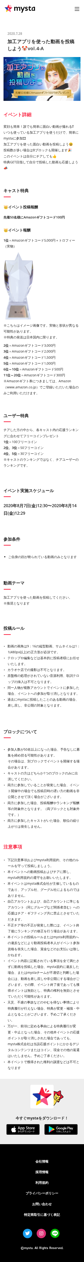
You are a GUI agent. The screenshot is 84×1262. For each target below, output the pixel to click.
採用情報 (42, 1172)
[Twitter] (27, 1233)
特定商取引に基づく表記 (42, 1214)
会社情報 (42, 1161)
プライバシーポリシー (42, 1193)
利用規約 (42, 1182)
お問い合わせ (42, 1204)
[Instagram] (41, 1233)
